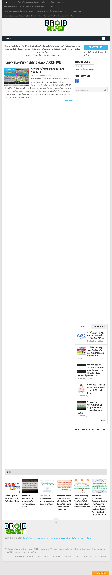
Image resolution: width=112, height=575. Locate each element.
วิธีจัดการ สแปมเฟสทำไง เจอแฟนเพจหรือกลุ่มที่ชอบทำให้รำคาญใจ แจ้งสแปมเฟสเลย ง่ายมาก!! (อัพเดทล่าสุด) (43, 11)
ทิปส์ (78, 557)
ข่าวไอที (56, 557)
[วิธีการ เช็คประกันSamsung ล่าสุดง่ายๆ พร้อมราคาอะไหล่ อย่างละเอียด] (30, 486)
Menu (8, 38)
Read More (68, 101)
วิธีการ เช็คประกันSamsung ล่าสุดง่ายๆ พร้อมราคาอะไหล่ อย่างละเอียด (38, 2)
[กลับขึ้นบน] (56, 521)
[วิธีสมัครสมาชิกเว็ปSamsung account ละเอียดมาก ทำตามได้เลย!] (47, 486)
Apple (30, 557)
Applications (43, 557)
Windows (68, 557)
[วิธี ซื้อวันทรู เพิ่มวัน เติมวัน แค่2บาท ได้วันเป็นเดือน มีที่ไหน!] (12, 486)
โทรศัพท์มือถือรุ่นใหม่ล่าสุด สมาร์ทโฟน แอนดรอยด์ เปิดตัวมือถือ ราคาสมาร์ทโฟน (57, 538)
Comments (99, 326)
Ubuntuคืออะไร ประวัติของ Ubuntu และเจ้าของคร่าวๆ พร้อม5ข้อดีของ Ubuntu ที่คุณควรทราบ (90, 370)
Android (19, 557)
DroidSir (34, 75)
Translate (91, 69)
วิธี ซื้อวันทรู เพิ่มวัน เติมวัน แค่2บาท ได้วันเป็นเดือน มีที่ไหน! (95, 335)
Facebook (77, 81)
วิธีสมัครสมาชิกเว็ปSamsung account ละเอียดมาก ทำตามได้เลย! (29, 7)
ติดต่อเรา (87, 557)
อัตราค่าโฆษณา (100, 557)
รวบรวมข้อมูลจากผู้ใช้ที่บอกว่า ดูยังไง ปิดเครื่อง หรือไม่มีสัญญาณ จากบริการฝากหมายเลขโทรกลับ (38, 16)
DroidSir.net (96, 47)
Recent (82, 326)
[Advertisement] (91, 115)
